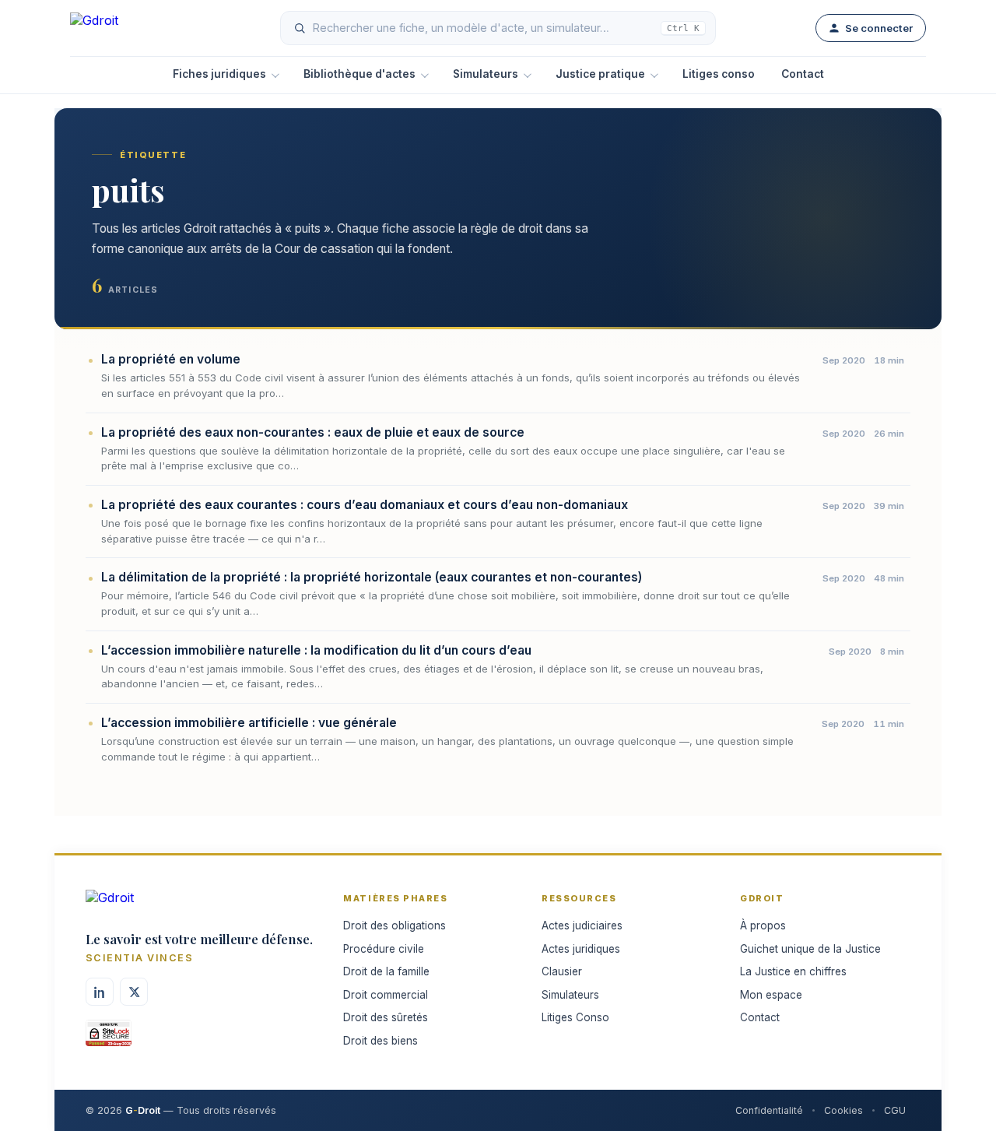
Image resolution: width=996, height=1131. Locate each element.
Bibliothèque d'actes (359, 74)
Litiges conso (718, 74)
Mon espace (771, 995)
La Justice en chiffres (793, 971)
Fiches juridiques (219, 74)
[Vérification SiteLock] (109, 1038)
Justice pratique (600, 74)
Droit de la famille (386, 971)
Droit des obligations (394, 925)
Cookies (843, 1110)
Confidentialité (769, 1110)
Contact (802, 74)
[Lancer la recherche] (299, 28)
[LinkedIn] (100, 992)
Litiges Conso (575, 1017)
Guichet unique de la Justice (810, 949)
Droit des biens (380, 1040)
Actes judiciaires (582, 925)
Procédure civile (383, 949)
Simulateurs (485, 74)
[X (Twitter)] (134, 992)
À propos (763, 925)
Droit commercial (385, 995)
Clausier (562, 971)
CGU (895, 1110)
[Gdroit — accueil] (125, 28)
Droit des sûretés (385, 1017)
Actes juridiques (581, 949)
